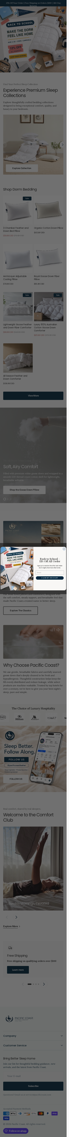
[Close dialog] (64, 548)
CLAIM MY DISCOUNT (49, 578)
